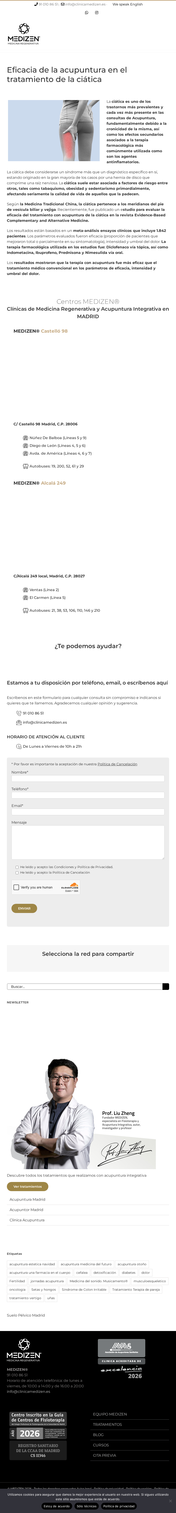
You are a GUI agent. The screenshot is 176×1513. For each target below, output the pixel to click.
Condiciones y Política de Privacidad (83, 867)
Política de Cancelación (117, 764)
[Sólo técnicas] (170, 1501)
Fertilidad (17, 1281)
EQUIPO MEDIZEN (110, 1414)
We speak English (128, 4)
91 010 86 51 (48, 4)
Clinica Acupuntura (27, 1220)
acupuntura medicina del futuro (86, 1264)
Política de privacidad (119, 1506)
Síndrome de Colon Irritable (84, 1290)
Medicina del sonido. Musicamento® (99, 1281)
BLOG (98, 1435)
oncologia (17, 1290)
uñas (51, 1298)
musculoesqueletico (150, 1281)
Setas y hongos (43, 1290)
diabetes (128, 1273)
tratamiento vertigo (25, 1298)
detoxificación (105, 1273)
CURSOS (101, 1445)
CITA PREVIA (104, 1455)
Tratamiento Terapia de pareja (136, 1290)
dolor (145, 1273)
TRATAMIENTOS (107, 1424)
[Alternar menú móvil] (167, 35)
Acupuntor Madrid (26, 1210)
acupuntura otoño (132, 1264)
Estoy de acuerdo (57, 1506)
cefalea (82, 1273)
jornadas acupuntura (47, 1281)
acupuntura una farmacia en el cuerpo (39, 1273)
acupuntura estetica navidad (32, 1264)
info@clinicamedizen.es (85, 4)
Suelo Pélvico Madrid (26, 1315)
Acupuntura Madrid (27, 1199)
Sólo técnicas (86, 1506)
